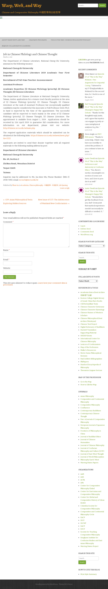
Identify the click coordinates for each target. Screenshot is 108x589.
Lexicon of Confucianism (90, 344)
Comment (8, 222)
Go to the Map (86, 382)
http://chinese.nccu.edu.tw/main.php (19, 128)
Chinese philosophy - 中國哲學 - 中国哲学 (43, 185)
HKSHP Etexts (86, 336)
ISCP (82, 520)
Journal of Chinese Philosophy (92, 445)
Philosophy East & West (89, 460)
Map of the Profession (89, 347)
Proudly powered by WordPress (46, 584)
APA (82, 483)
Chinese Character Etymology (92, 310)
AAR (82, 474)
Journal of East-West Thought (92, 454)
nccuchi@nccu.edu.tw (28, 180)
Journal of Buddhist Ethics (90, 437)
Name (6, 250)
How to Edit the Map (88, 385)
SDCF (82, 529)
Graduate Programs (38, 40)
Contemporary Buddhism (90, 411)
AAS (82, 477)
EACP (82, 517)
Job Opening (63, 185)
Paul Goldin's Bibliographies (91, 359)
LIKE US (81, 60)
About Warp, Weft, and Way (13, 40)
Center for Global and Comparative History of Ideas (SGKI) (92, 500)
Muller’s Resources (88, 350)
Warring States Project (89, 546)
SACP (82, 526)
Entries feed (85, 229)
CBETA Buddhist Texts (89, 304)
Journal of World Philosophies (92, 457)
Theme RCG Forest (66, 584)
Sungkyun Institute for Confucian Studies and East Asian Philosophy (91, 540)
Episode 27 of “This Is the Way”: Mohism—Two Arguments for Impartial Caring (94, 80)
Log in (82, 226)
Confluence (85, 408)
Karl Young (89, 104)
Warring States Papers (89, 463)
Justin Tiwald (90, 158)
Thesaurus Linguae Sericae (91, 370)
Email (6, 260)
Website (6, 268)
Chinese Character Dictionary (92, 307)
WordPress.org (86, 235)
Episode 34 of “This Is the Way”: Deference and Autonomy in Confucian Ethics (94, 164)
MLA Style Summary (88, 574)
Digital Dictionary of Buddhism (92, 327)
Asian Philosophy (87, 396)
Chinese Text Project (88, 324)
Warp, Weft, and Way (21, 5)
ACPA (82, 480)
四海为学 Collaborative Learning (16, 46)
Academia (25, 185)
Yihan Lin (15, 185)
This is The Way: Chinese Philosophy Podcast (70, 40)
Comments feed (87, 232)
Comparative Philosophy (90, 405)
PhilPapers (84, 362)
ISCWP (83, 523)
